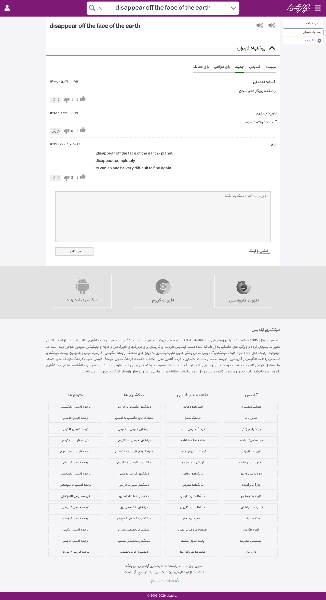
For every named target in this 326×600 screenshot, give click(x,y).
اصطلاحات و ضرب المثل (192, 529)
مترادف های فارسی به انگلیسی (134, 451)
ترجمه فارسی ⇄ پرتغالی (75, 496)
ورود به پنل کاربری (250, 473)
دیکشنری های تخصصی (133, 552)
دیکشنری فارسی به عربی (133, 473)
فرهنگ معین (192, 418)
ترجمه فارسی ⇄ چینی (75, 541)
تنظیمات (310, 40)
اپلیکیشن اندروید (251, 541)
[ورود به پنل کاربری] (7, 8)
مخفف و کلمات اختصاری (134, 496)
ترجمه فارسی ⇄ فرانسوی (75, 451)
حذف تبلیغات (251, 518)
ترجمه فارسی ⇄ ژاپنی (75, 529)
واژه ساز (138, 371)
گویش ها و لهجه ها (192, 462)
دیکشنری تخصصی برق (133, 507)
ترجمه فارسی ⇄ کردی (75, 440)
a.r (273, 145)
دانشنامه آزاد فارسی (192, 496)
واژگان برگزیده (251, 485)
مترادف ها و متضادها (192, 440)
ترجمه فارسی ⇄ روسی (75, 507)
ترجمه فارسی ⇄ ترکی (75, 429)
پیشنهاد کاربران (312, 32)
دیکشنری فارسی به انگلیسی (133, 440)
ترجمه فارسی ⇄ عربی (75, 418)
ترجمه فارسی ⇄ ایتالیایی (75, 473)
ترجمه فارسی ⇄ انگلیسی (75, 406)
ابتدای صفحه (313, 23)
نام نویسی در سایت (251, 462)
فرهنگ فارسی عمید (192, 429)
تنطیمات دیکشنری (251, 507)
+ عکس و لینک (259, 251)
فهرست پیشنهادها (251, 440)
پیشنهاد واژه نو (251, 429)
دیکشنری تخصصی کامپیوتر (134, 518)
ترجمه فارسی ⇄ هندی (75, 518)
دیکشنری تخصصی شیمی (134, 541)
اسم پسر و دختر (192, 518)
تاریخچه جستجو (251, 496)
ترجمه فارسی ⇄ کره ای (75, 552)
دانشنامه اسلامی (192, 473)
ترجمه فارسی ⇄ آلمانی (75, 462)
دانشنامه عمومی (192, 485)
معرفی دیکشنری (251, 406)
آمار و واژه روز (251, 529)
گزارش (55, 99)
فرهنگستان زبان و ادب (192, 451)
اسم (106, 371)
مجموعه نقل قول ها (192, 552)
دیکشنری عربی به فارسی (133, 485)
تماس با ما (250, 418)
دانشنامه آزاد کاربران (192, 507)
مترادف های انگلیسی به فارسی (134, 418)
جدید (239, 67)
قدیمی (254, 67)
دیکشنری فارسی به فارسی (134, 429)
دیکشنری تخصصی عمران (134, 529)
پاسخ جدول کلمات (192, 541)
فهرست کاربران (251, 451)
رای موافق (222, 67)
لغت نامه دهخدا (192, 406)
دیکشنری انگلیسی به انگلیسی (133, 462)
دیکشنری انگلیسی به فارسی (133, 406)
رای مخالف (201, 67)
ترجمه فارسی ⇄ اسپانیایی (75, 485)
